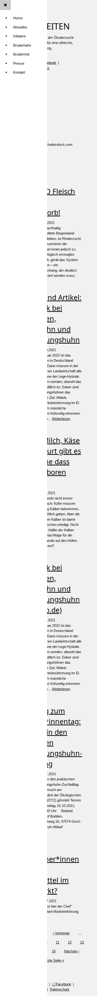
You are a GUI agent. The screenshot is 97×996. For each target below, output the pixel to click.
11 (57, 942)
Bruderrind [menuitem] (21, 54)
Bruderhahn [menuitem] (22, 45)
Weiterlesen (61, 419)
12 (70, 942)
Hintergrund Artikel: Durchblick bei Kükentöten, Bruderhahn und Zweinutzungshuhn (48, 319)
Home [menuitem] (18, 18)
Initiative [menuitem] (19, 36)
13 (82, 942)
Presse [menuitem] (18, 63)
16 (54, 951)
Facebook (63, 984)
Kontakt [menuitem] (19, 72)
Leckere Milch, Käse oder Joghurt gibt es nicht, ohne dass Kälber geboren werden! (48, 462)
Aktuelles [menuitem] (20, 27)
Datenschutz (59, 989)
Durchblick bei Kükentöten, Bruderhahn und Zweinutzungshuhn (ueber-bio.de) (47, 589)
